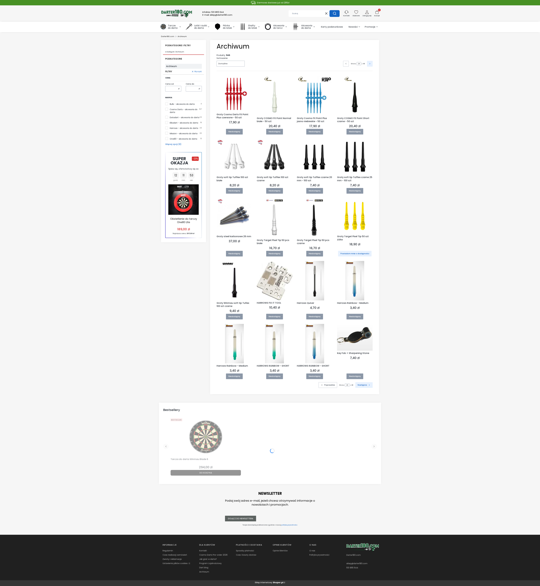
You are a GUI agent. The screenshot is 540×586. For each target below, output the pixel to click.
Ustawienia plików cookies (175, 563)
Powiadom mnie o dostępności (354, 253)
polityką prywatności (289, 525)
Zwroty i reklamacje (172, 559)
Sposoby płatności (245, 550)
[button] (334, 13)
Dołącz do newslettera (240, 518)
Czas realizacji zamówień (175, 554)
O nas (312, 550)
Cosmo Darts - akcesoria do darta (183, 111)
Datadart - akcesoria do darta (184, 117)
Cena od (169, 84)
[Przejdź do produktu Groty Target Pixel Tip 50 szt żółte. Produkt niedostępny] (355, 216)
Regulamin (168, 550)
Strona (353, 64)
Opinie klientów (280, 550)
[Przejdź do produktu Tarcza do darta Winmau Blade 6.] (206, 437)
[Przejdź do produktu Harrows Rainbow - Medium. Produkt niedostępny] (355, 280)
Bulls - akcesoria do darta (182, 104)
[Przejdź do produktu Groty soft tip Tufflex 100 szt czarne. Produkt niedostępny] (274, 157)
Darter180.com (167, 36)
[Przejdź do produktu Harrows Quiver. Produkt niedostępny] (315, 280)
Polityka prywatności (319, 554)
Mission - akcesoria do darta (183, 133)
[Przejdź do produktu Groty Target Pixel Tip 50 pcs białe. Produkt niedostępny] (274, 218)
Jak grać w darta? (208, 559)
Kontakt (203, 550)
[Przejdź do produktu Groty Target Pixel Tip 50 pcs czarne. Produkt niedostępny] (315, 218)
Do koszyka (206, 472)
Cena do (190, 84)
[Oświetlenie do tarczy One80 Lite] (183, 199)
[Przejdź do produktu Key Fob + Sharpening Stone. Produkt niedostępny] (355, 337)
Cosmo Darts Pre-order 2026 (213, 554)
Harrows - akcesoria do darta (184, 128)
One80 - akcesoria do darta (183, 138)
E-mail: (217, 15)
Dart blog (203, 567)
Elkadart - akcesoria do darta (184, 122)
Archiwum (204, 571)
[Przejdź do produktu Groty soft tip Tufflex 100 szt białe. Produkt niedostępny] (234, 157)
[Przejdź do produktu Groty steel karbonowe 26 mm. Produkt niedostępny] (234, 216)
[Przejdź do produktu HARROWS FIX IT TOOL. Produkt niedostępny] (274, 280)
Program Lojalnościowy (210, 563)
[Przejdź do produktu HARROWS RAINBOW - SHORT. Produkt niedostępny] (274, 343)
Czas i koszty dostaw (246, 554)
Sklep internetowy (269, 582)
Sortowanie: (222, 58)
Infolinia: (213, 12)
